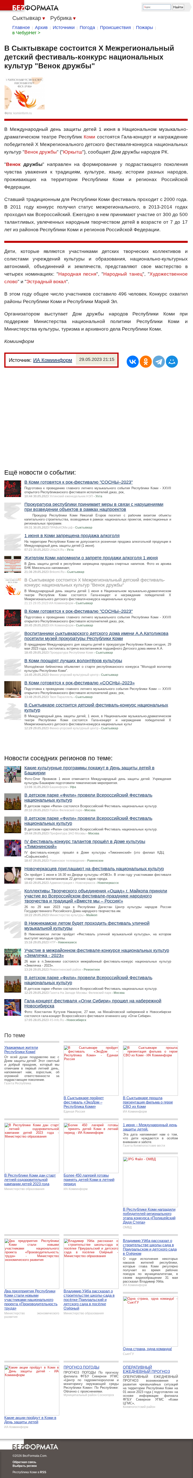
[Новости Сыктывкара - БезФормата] (30, 6)
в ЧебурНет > (26, 32)
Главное (21, 27)
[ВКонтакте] (133, 362)
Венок (13, 164)
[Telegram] (159, 362)
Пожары (144, 27)
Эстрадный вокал (46, 281)
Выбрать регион (25, 1466)
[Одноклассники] (146, 362)
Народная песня (77, 274)
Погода (87, 27)
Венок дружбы (40, 152)
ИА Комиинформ (52, 360)
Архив (41, 27)
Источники (64, 27)
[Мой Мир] (172, 362)
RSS (43, 1472)
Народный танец (122, 274)
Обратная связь (24, 1462)
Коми (89, 136)
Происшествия (115, 27)
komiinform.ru (22, 113)
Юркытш (72, 152)
